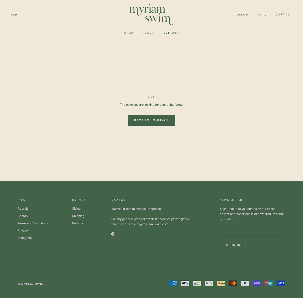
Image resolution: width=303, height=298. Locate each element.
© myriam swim (31, 284)
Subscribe (236, 245)
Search (263, 14)
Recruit (23, 208)
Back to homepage (151, 120)
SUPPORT (171, 33)
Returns (77, 223)
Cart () (284, 14)
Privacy (23, 230)
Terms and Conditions (33, 223)
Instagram (25, 238)
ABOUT (148, 33)
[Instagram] (112, 233)
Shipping (78, 216)
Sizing (76, 208)
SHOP (128, 33)
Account (244, 14)
